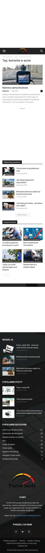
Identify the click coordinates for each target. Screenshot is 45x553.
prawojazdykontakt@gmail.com (28, 515)
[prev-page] (3, 274)
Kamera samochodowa (15, 87)
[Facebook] (16, 531)
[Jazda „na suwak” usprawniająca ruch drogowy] (12, 256)
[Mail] (22, 531)
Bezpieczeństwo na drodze (11, 239)
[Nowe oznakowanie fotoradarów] (33, 234)
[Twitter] (29, 531)
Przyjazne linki (22, 546)
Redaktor (5, 91)
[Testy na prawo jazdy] (8, 402)
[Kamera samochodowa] (22, 75)
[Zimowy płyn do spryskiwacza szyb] (8, 171)
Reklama (22, 541)
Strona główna (7, 57)
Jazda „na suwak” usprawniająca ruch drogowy (9, 267)
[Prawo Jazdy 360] (8, 390)
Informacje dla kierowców (11, 83)
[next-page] (7, 274)
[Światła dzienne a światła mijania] (33, 256)
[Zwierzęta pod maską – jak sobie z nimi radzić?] (8, 206)
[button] (4, 51)
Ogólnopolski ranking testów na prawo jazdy (21, 543)
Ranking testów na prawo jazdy (28, 357)
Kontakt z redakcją (33, 541)
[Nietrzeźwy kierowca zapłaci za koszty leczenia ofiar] (8, 194)
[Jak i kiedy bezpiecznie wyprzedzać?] (8, 183)
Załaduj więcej (22, 215)
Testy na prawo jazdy (24, 399)
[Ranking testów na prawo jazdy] (8, 360)
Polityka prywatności (10, 541)
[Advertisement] (22, 24)
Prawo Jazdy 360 (23, 387)
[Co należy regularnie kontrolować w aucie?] (12, 234)
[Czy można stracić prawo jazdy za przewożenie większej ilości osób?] (8, 414)
